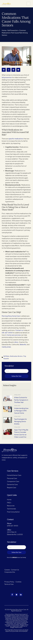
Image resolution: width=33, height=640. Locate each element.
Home (4, 30)
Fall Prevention (12, 30)
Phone (9, 523)
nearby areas (6, 347)
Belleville (23, 344)
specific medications (16, 139)
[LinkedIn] (20, 594)
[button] (4, 70)
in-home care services (13, 335)
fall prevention (7, 77)
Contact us (19, 330)
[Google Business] (16, 594)
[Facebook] (12, 594)
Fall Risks (6, 356)
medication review (16, 356)
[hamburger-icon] (28, 4)
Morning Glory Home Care (11, 316)
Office (9, 530)
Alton (16, 342)
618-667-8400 (7, 333)
